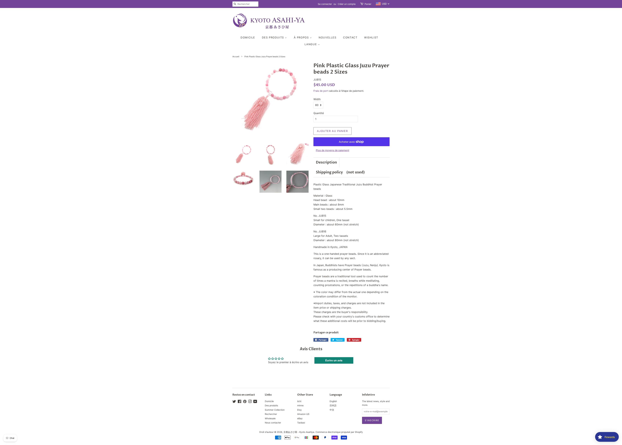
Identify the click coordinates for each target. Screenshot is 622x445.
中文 (332, 410)
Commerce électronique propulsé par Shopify (339, 432)
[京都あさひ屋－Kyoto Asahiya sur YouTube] (255, 402)
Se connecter (325, 4)
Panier (368, 4)
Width (317, 99)
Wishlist (371, 37)
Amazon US (303, 414)
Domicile (248, 37)
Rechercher (271, 414)
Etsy (299, 410)
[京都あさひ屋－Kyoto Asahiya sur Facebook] (239, 402)
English (333, 401)
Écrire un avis (333, 360)
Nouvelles (327, 37)
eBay (300, 418)
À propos (302, 37)
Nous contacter (273, 422)
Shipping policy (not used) (340, 172)
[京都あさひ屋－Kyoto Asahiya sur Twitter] (234, 402)
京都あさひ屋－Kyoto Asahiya (298, 432)
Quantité (318, 113)
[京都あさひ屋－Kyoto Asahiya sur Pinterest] (245, 402)
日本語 (333, 405)
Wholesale (270, 418)
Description (326, 162)
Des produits (273, 37)
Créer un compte (347, 4)
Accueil (235, 56)
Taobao (301, 422)
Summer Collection (275, 410)
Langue (311, 44)
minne (300, 405)
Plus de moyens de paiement (332, 150)
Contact (350, 37)
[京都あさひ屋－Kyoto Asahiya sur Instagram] (250, 402)
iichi (299, 401)
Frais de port (320, 90)
